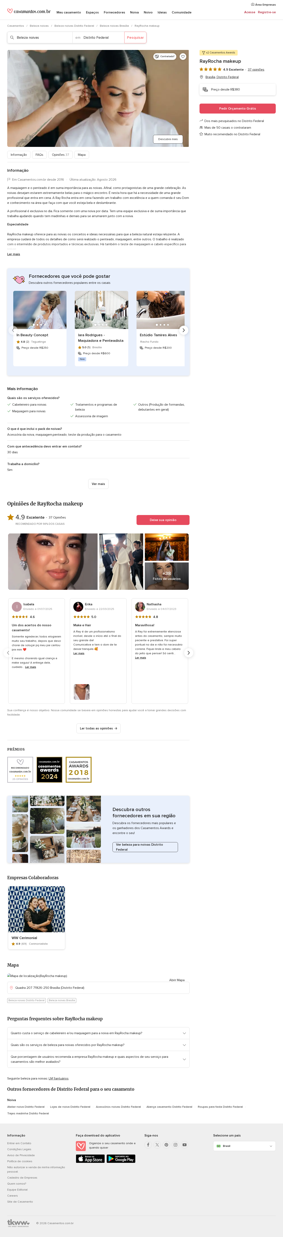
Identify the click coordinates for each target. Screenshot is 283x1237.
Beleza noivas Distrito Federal (74, 26)
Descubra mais (168, 139)
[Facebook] (148, 1145)
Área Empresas (265, 4)
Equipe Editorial (17, 1189)
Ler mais (13, 254)
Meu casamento (69, 12)
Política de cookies (19, 1161)
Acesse (249, 12)
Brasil (226, 1146)
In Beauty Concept (32, 335)
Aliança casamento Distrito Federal (169, 1107)
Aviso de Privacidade (21, 1155)
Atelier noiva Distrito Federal (26, 1107)
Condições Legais (19, 1149)
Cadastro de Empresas (22, 1177)
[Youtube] (184, 1145)
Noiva (134, 12)
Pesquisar (135, 37)
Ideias (162, 12)
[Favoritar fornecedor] (183, 56)
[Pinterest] (166, 1145)
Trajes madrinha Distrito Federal (28, 1113)
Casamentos (16, 26)
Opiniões (60, 155)
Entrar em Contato (19, 1143)
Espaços (92, 12)
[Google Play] (120, 1162)
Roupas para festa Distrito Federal (220, 1107)
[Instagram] (175, 1145)
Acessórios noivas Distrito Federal (118, 1107)
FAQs (39, 155)
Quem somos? (16, 1183)
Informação (19, 155)
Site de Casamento (20, 1201)
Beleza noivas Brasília (115, 26)
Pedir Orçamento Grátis (237, 108)
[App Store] (90, 1162)
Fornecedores (114, 12)
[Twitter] (157, 1145)
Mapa (82, 155)
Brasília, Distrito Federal (222, 77)
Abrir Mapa (177, 980)
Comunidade (181, 12)
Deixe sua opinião (163, 520)
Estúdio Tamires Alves (158, 335)
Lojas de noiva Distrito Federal (70, 1107)
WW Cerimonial (24, 938)
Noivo (148, 12)
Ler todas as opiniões (96, 728)
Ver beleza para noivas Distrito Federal (139, 847)
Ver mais (98, 484)
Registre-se (267, 12)
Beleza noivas (40, 26)
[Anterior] (13, 330)
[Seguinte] (183, 330)
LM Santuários (59, 1078)
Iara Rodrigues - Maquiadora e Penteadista (100, 338)
